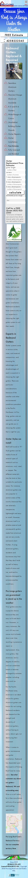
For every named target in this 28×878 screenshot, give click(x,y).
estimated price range (14, 195)
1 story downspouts (13, 177)
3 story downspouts (13, 187)
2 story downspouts (13, 182)
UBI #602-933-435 (14, 864)
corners (9, 172)
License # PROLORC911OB (10, 866)
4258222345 (14, 41)
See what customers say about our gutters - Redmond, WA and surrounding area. (13, 782)
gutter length (11, 167)
